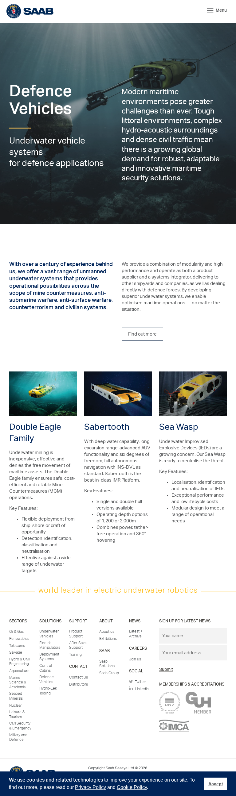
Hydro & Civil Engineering (19, 661)
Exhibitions (108, 638)
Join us (135, 659)
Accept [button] (215, 783)
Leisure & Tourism (17, 714)
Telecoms (17, 646)
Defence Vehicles (46, 679)
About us (106, 631)
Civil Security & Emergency (20, 725)
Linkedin (141, 689)
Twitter (139, 682)
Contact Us (78, 677)
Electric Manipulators (49, 645)
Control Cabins (45, 668)
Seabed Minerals (16, 696)
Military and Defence (18, 737)
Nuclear (15, 705)
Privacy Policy (90, 787)
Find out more (142, 334)
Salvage (15, 652)
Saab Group (109, 673)
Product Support (76, 633)
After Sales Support (78, 645)
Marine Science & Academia (17, 682)
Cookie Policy (132, 787)
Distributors (78, 684)
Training (75, 654)
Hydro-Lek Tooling (48, 690)
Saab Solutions (107, 663)
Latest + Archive (136, 633)
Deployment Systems (49, 656)
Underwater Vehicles (49, 633)
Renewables (19, 638)
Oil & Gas (16, 631)
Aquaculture (19, 671)
